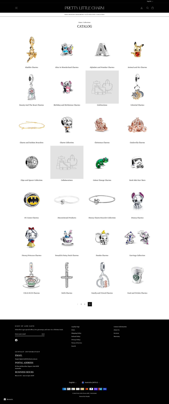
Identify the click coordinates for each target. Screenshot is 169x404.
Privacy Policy (75, 339)
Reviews (116, 333)
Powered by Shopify (84, 396)
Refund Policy (75, 336)
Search (73, 346)
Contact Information (120, 327)
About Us (116, 330)
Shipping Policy (76, 333)
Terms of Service (76, 343)
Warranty (117, 336)
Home (80, 22)
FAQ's (73, 330)
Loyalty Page (75, 327)
